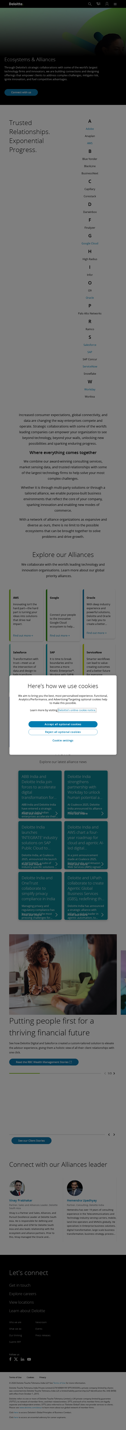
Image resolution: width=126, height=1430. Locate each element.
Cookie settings (63, 740)
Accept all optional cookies (63, 724)
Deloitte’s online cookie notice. (77, 710)
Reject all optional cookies (63, 732)
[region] (63, 715)
